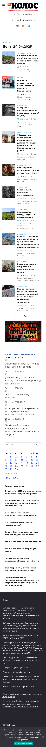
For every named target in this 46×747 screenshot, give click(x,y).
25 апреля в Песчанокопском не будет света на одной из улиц (28, 112)
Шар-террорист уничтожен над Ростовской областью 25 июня (20, 569)
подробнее (17, 732)
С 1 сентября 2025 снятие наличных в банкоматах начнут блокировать (23, 492)
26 (32, 466)
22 (11, 466)
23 (16, 466)
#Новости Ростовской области (20, 354)
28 (6, 469)
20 (37, 463)
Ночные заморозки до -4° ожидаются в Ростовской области (22, 559)
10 (22, 460)
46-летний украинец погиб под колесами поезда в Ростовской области (27, 60)
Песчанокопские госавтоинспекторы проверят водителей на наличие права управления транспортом (27, 295)
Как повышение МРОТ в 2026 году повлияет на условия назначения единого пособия (22, 503)
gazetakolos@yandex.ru (23, 20)
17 (22, 463)
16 (16, 463)
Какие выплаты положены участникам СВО (25, 192)
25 (27, 466)
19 (32, 463)
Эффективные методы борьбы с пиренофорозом (26, 214)
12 (32, 460)
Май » (15, 478)
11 (26, 460)
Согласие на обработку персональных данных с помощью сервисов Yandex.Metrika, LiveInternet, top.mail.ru (20, 704)
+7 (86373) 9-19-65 (23, 14)
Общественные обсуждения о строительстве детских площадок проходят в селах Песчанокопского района (26, 143)
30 (16, 469)
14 (6, 463)
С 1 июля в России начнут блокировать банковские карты (20, 514)
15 (11, 463)
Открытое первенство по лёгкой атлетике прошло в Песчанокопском (25, 85)
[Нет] (43, 737)
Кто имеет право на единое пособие (23, 542)
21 (6, 466)
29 (11, 469)
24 (22, 466)
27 (37, 466)
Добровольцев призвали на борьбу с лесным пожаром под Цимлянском (23, 380)
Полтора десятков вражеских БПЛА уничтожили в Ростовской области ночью (22, 411)
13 (37, 460)
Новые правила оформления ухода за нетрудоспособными (28, 170)
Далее (27, 316)
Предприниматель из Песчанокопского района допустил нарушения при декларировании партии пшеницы (22, 581)
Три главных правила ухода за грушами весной (19, 523)
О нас (5, 600)
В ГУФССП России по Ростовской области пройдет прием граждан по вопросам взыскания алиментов (28, 242)
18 (27, 463)
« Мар (7, 478)
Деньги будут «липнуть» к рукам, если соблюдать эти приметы (21, 533)
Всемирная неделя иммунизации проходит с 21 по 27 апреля (27, 268)
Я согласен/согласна (23, 743)
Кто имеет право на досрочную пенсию (20, 550)
